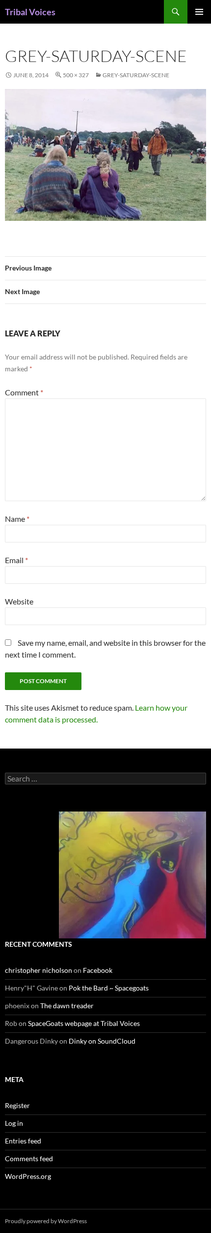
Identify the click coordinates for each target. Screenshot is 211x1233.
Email (16, 560)
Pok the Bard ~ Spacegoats (109, 988)
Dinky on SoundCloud (102, 1041)
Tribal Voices (30, 11)
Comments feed (29, 1158)
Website (19, 601)
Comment (24, 392)
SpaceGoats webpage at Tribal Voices (84, 1023)
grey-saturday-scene (136, 75)
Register (17, 1105)
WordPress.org (28, 1176)
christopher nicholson (38, 970)
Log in (14, 1123)
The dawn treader (67, 1005)
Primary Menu (199, 12)
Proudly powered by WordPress (46, 1221)
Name (17, 518)
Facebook (97, 970)
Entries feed (23, 1141)
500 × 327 (76, 75)
